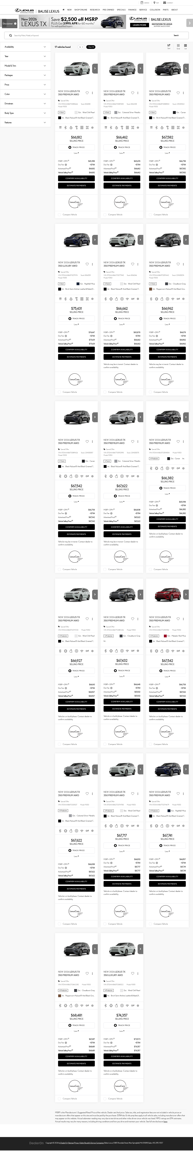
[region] (76, 165)
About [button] (174, 10)
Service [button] (143, 10)
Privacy (76, 1143)
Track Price (78, 147)
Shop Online (80, 10)
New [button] (69, 10)
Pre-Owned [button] (108, 10)
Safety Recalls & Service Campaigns (92, 1143)
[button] (95, 69)
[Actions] (92, 92)
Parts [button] (165, 10)
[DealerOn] (36, 1143)
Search (176, 35)
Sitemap (71, 1143)
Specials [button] (121, 10)
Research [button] (95, 10)
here (165, 1121)
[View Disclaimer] (92, 128)
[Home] (63, 10)
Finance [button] (132, 10)
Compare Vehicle (70, 214)
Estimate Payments (76, 185)
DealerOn (64, 1143)
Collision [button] (155, 10)
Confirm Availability (76, 178)
